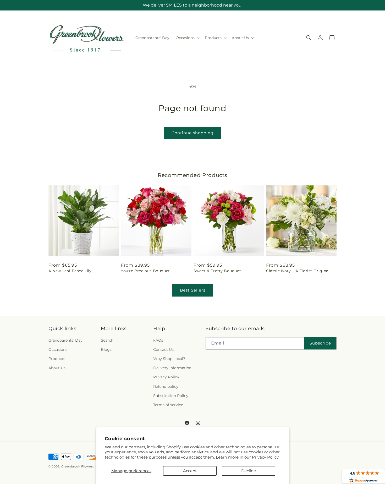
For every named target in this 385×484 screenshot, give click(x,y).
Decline (248, 470)
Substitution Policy (170, 395)
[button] (187, 37)
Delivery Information (172, 367)
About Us (56, 367)
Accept (190, 470)
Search (107, 340)
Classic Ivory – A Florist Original (297, 270)
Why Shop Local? (169, 358)
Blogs (106, 349)
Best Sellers (192, 290)
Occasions (57, 349)
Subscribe (320, 343)
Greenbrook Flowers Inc (80, 466)
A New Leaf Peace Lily (70, 270)
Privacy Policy (265, 457)
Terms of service (168, 404)
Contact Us (163, 349)
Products (56, 358)
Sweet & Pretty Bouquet (217, 270)
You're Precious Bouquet (145, 270)
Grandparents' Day (65, 340)
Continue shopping (192, 132)
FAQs (158, 340)
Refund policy (165, 386)
